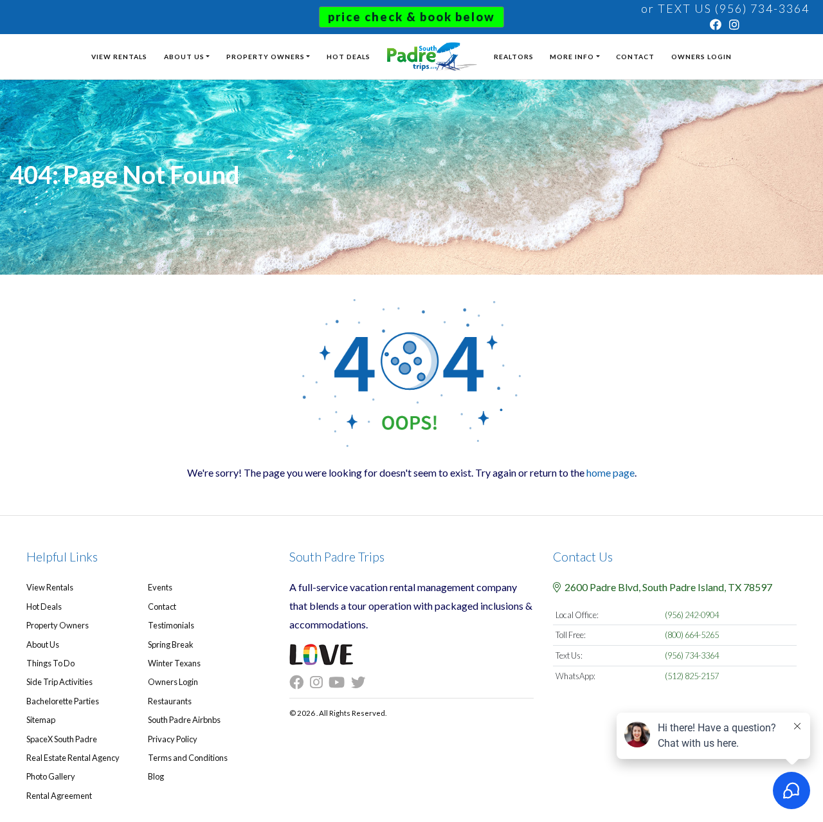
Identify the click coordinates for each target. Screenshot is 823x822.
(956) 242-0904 (692, 615)
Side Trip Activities (59, 682)
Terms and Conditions (188, 758)
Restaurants (170, 701)
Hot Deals (348, 56)
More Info (572, 56)
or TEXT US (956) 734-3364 (725, 8)
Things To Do (50, 663)
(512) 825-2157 (692, 676)
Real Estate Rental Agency (73, 758)
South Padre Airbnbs (184, 720)
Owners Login (701, 56)
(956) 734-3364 (692, 655)
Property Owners (265, 56)
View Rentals (119, 56)
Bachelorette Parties (62, 701)
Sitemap (40, 720)
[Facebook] (716, 24)
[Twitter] (361, 682)
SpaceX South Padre (61, 739)
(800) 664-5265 (692, 635)
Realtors (514, 56)
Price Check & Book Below (411, 17)
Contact (635, 56)
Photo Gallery (50, 776)
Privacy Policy (172, 739)
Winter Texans (174, 663)
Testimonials (171, 625)
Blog (156, 776)
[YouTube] (340, 682)
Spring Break (171, 644)
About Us (184, 56)
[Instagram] (735, 24)
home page (610, 472)
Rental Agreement (59, 795)
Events (160, 587)
